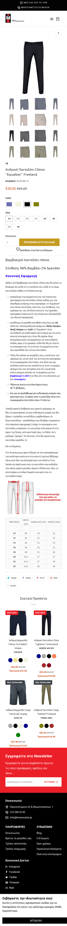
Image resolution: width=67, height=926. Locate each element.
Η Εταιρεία (43, 838)
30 (9, 218)
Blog (39, 833)
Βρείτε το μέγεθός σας (18, 838)
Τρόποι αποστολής (16, 843)
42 (9, 227)
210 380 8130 (17, 812)
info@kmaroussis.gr (21, 817)
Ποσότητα (10, 236)
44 (18, 227)
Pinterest (14, 882)
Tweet (14, 578)
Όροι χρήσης (44, 843)
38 (6, 163)
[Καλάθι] (58, 18)
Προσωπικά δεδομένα (49, 848)
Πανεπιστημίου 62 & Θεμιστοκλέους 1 (31, 806)
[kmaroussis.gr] (14, 18)
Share (28, 578)
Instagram (14, 866)
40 (54, 218)
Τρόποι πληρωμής (15, 848)
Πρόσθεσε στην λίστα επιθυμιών (36, 250)
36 (36, 218)
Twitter (13, 877)
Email (13, 586)
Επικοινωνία (12, 833)
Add (55, 578)
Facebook (14, 871)
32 (18, 218)
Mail (11, 887)
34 (27, 218)
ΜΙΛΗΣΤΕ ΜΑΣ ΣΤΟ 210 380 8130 (35, 7)
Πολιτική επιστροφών (49, 854)
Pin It (42, 578)
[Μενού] (51, 20)
